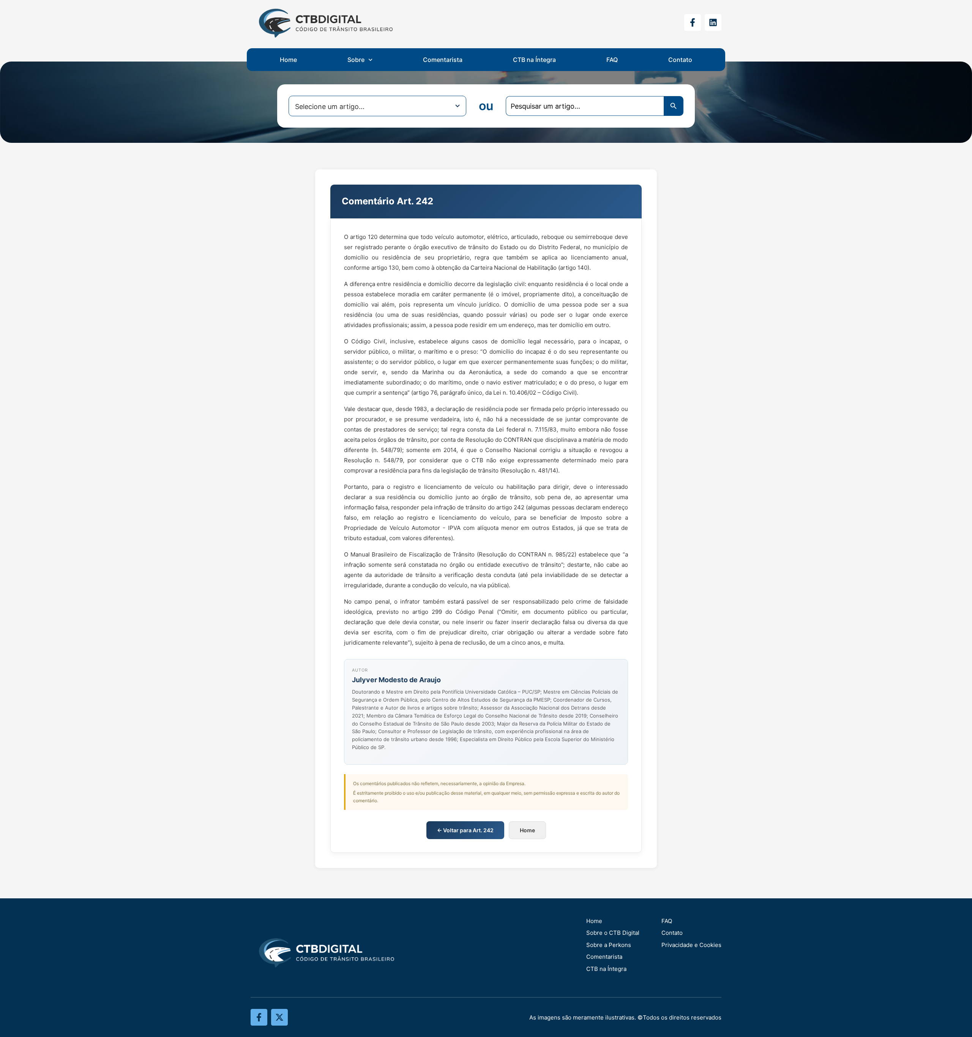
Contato (680, 59)
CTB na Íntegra (534, 59)
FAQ (612, 59)
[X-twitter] (279, 1017)
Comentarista (442, 59)
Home (288, 59)
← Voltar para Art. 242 (465, 830)
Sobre (355, 59)
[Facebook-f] (692, 22)
